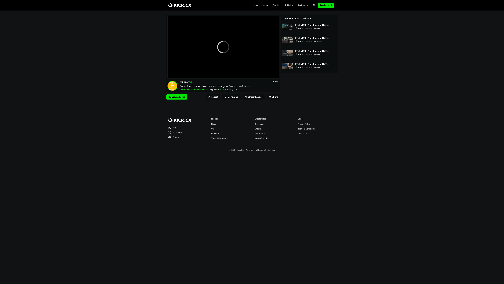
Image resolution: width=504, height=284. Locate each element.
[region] (223, 47)
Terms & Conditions (306, 129)
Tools (276, 5)
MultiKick (288, 5)
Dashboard (326, 5)
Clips (265, 5)
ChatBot (258, 129)
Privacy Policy (304, 124)
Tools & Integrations (220, 138)
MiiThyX (185, 82)
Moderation (260, 133)
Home (255, 5)
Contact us (302, 133)
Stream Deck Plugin (263, 138)
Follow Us (303, 5)
